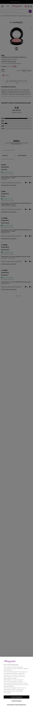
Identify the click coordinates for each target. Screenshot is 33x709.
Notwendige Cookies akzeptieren (16, 704)
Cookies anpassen (16, 701)
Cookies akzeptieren (16, 697)
